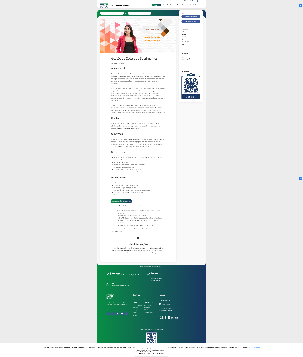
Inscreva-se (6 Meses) (191, 16)
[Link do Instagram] (113, 314)
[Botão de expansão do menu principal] (179, 5)
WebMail (200, 1)
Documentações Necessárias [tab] (121, 201)
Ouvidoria (135, 315)
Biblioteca (135, 302)
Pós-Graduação (174, 5)
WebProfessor (193, 1)
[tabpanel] (137, 220)
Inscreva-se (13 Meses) (191, 21)
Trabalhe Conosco (148, 312)
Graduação (166, 5)
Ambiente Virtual (148, 302)
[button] (300, 5)
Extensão (184, 5)
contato (142, 250)
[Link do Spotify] (117, 314)
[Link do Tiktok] (126, 314)
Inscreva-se (156, 5)
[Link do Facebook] (108, 314)
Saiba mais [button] (256, 347)
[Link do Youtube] (122, 314)
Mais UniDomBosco (195, 5)
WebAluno (186, 1)
